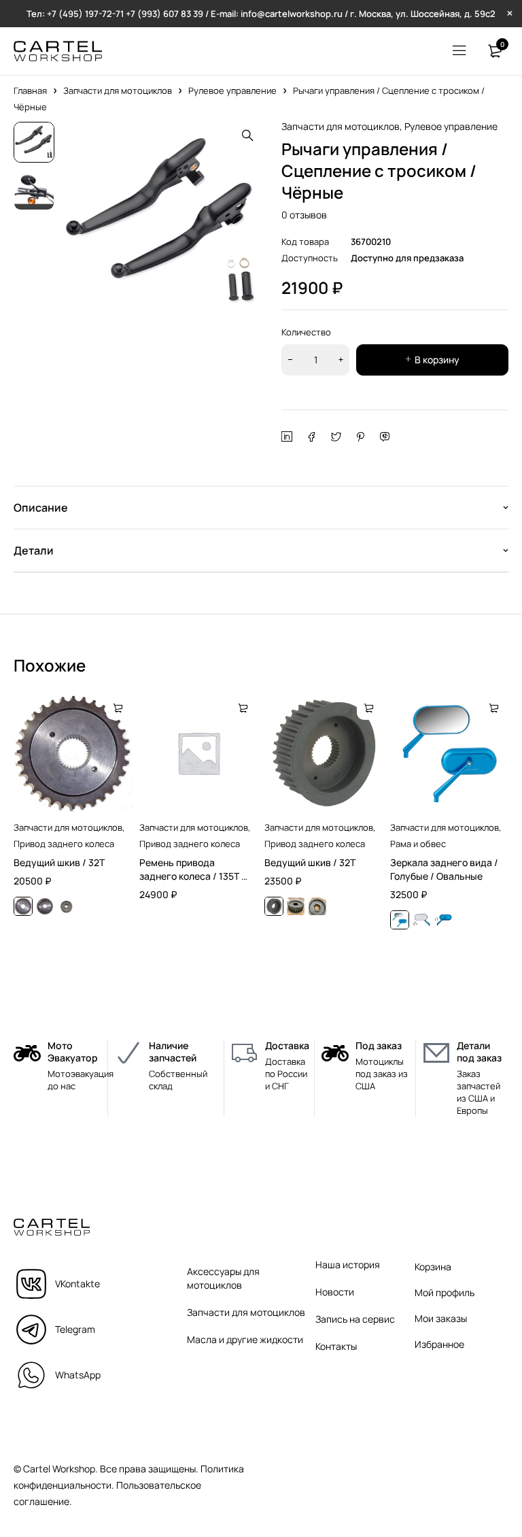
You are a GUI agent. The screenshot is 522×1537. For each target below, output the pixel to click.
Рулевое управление (232, 90)
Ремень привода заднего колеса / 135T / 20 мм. (192, 876)
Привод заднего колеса (64, 844)
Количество (306, 332)
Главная (30, 90)
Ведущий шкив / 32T (59, 862)
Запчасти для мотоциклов (117, 90)
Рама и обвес (418, 844)
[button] (247, 135)
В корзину (437, 359)
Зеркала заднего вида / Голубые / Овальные (444, 869)
